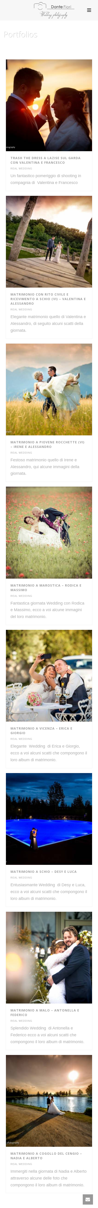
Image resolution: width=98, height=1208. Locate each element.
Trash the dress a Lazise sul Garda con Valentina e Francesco (45, 160)
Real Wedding (21, 168)
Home (39, 46)
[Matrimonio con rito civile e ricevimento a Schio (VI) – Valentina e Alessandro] (59, 242)
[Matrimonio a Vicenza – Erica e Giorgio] (59, 676)
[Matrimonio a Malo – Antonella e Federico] (59, 958)
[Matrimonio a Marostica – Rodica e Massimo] (59, 533)
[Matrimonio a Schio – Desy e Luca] (59, 819)
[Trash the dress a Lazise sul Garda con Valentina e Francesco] (59, 105)
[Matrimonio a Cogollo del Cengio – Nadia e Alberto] (59, 1101)
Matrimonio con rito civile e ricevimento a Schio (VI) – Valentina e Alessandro (48, 299)
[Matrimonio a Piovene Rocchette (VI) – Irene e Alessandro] (59, 389)
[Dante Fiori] (49, 10)
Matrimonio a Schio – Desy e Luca (43, 871)
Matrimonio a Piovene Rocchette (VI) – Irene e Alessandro (47, 444)
